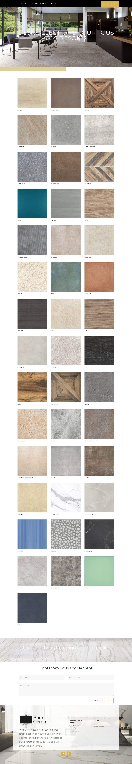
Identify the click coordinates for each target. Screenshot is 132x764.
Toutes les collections (43, 10)
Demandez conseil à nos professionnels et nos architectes (66, 32)
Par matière (78, 10)
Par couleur (57, 10)
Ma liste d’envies (86, 16)
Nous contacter (66, 46)
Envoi (109, 700)
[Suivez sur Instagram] (69, 754)
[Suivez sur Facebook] (63, 754)
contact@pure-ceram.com (102, 724)
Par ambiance (68, 10)
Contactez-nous (109, 4)
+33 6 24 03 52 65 (74, 731)
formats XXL (88, 10)
